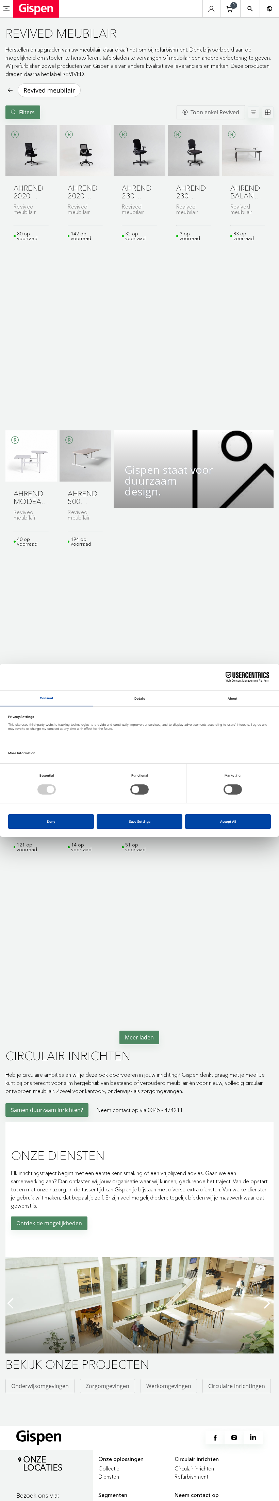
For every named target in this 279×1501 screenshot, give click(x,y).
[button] (31, 150)
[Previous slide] (12, 1303)
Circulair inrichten (194, 1468)
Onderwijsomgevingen (40, 1386)
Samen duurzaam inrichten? (47, 1110)
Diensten (108, 1476)
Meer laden (139, 1037)
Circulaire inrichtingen (236, 1386)
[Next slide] (266, 1303)
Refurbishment (191, 1476)
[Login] (211, 9)
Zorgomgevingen (107, 1386)
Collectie (108, 1468)
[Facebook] (215, 1437)
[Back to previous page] (9, 90)
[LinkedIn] (253, 1437)
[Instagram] (234, 1437)
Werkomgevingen (168, 1386)
